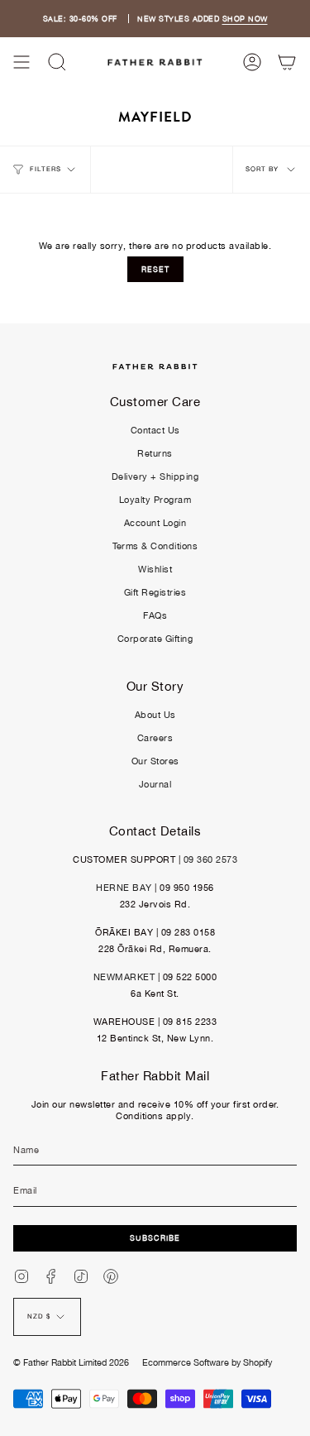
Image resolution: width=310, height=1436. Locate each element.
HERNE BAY (124, 888)
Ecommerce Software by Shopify (207, 1362)
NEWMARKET (124, 977)
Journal (155, 784)
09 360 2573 (211, 859)
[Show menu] (21, 62)
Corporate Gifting (155, 639)
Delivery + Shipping (155, 476)
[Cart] (287, 62)
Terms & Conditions (155, 546)
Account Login (155, 523)
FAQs (155, 615)
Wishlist (155, 569)
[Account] (252, 62)
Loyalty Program (155, 500)
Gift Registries (155, 592)
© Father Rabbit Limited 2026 (71, 1362)
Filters (45, 169)
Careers (155, 738)
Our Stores (155, 761)
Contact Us (155, 430)
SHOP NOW (245, 18)
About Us (155, 715)
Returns (155, 453)
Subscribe (155, 1237)
